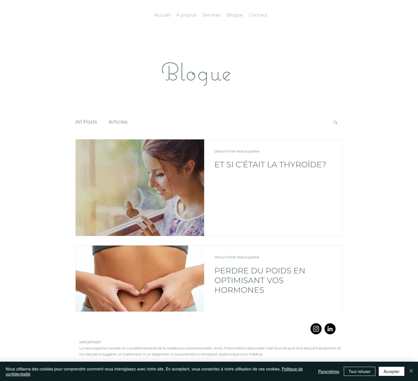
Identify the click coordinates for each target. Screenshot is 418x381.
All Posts (86, 122)
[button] (335, 123)
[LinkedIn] (330, 328)
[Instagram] (316, 328)
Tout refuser (360, 371)
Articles (118, 122)
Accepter (392, 371)
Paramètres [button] (328, 371)
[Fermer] (411, 371)
